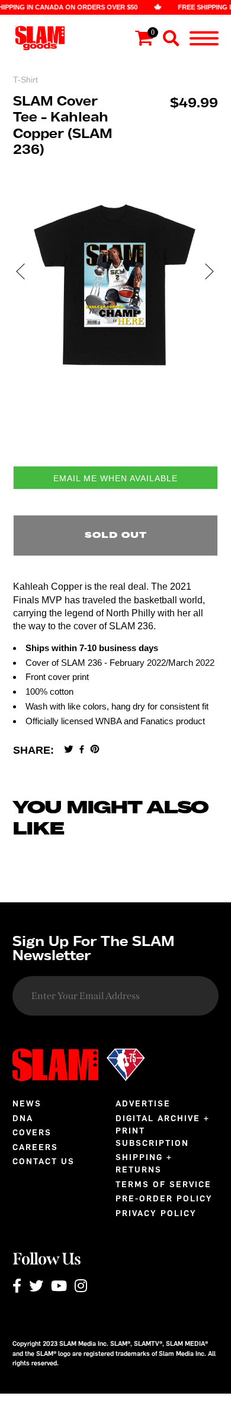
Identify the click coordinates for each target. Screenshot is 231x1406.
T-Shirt (25, 79)
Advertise (143, 1104)
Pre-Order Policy (164, 1199)
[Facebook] (81, 750)
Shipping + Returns (144, 1163)
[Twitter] (68, 750)
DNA (22, 1118)
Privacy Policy (156, 1213)
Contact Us (43, 1162)
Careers (35, 1147)
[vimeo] (94, 750)
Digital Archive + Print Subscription (163, 1130)
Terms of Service (163, 1185)
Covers (32, 1133)
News (26, 1104)
